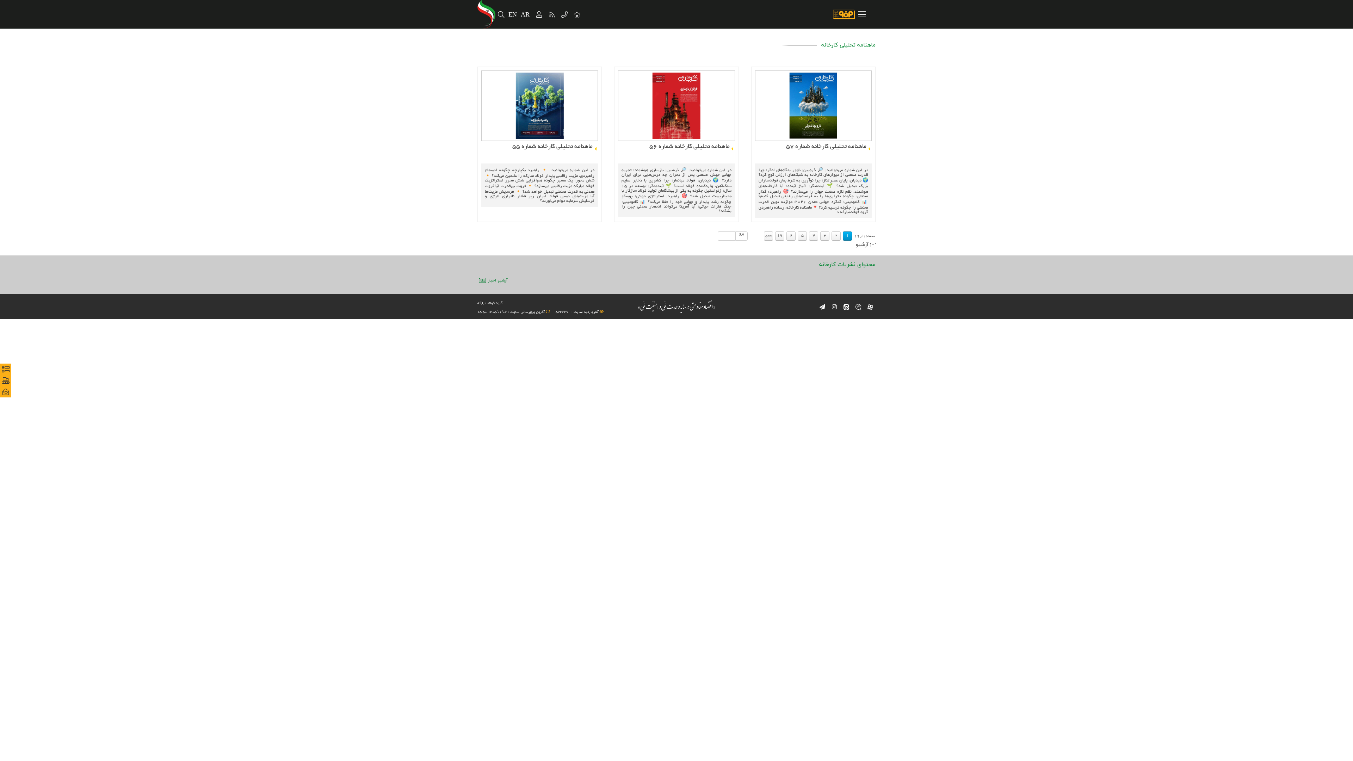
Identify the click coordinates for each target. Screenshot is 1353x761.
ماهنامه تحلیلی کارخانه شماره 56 (689, 146)
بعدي (768, 235)
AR (525, 15)
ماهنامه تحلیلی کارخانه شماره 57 (826, 146)
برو (741, 234)
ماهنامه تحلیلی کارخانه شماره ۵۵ (552, 146)
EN (513, 15)
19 (779, 236)
